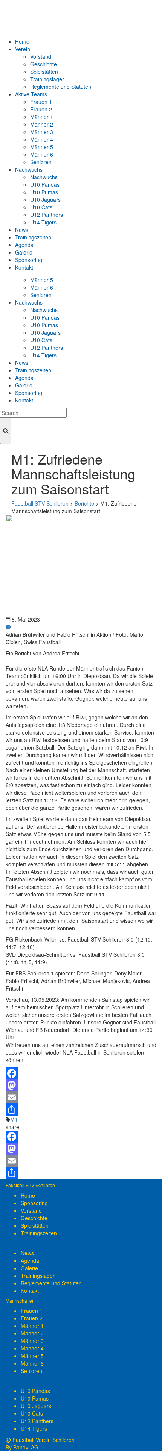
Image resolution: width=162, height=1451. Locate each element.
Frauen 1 (32, 1310)
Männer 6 (32, 1363)
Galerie (29, 1268)
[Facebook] (81, 1073)
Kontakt (30, 1290)
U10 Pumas (35, 1398)
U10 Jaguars (36, 1406)
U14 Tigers (34, 1428)
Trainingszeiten (39, 1233)
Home (28, 1195)
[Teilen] (81, 1109)
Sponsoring (34, 1203)
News (27, 1253)
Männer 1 (32, 1325)
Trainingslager (38, 1275)
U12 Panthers (37, 1421)
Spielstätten (35, 1225)
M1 (14, 1119)
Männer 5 (32, 1356)
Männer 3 (32, 1340)
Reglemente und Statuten (51, 1283)
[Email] (81, 1097)
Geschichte (34, 1218)
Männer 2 (32, 1333)
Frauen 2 (32, 1318)
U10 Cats (32, 1413)
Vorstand (31, 1210)
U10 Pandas (35, 1391)
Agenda (30, 1260)
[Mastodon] (81, 1085)
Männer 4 (32, 1348)
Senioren (31, 1371)
